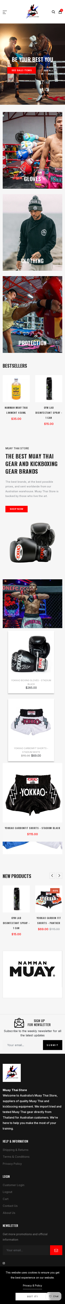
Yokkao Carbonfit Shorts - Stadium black (32, 828)
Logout (7, 1192)
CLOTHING (32, 261)
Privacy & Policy (32, 1285)
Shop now (16, 509)
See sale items (22, 70)
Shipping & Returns (15, 1150)
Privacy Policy (12, 1163)
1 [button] (30, 98)
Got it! (32, 1296)
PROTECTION (32, 343)
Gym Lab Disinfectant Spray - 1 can (48, 412)
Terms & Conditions (16, 1156)
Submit (53, 1045)
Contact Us (10, 1206)
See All (48, 70)
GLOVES (32, 179)
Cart (5, 1199)
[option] (32, 64)
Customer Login (13, 1185)
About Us (9, 1213)
